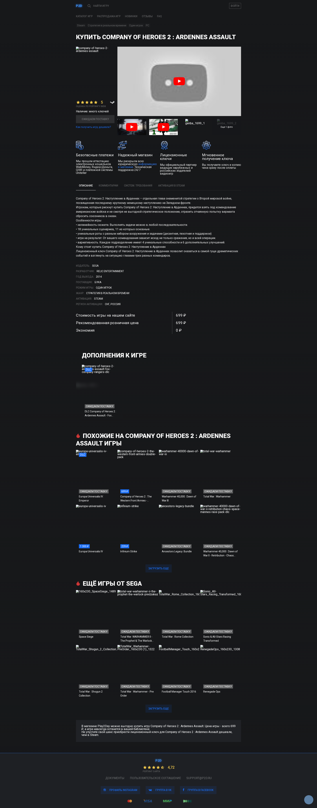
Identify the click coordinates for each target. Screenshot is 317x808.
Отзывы (147, 16)
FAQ (159, 16)
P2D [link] (79, 6)
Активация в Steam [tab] (171, 185)
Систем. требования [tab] (138, 185)
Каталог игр (84, 16)
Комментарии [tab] (108, 185)
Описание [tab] (86, 185)
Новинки (131, 16)
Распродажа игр (109, 16)
